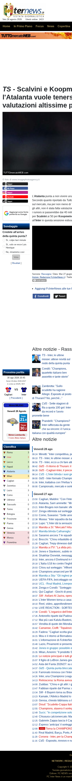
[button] (16, 257)
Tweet (61, 296)
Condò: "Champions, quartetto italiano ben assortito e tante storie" (55, 372)
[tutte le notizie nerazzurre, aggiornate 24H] (24, 10)
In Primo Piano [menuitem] (23, 26)
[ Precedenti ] (16, 398)
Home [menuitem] (6, 26)
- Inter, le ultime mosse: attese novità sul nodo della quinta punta (56, 359)
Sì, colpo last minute (16, 240)
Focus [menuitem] (40, 26)
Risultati (16, 263)
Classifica (10, 446)
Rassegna (46, 274)
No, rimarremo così (15, 252)
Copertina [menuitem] (64, 26)
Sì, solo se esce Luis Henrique (16, 246)
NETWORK (57, 761)
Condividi (43, 296)
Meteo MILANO (16, 405)
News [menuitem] (50, 26)
